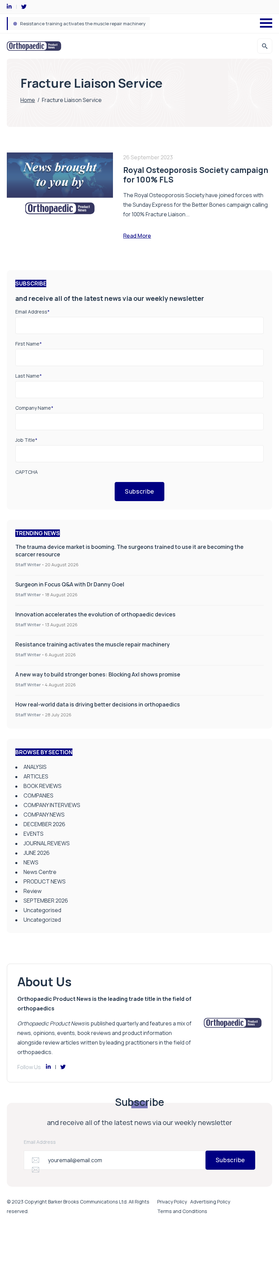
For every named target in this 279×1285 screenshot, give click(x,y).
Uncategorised (42, 910)
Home (27, 100)
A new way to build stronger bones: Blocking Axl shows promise (97, 674)
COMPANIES (38, 795)
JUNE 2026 (36, 853)
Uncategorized (42, 919)
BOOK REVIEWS (42, 786)
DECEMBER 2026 (44, 824)
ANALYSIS (35, 767)
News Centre (39, 872)
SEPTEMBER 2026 (45, 900)
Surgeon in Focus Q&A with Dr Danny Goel (69, 584)
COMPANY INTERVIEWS (51, 805)
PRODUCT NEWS (44, 881)
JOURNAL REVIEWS (46, 843)
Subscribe (139, 491)
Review (32, 891)
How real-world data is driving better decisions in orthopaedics (97, 704)
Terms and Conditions (182, 1211)
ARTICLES (35, 776)
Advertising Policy (210, 1201)
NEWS (30, 862)
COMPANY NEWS (44, 814)
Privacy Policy (172, 1201)
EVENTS (33, 833)
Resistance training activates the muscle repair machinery (83, 23)
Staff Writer (28, 564)
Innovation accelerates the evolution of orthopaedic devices (95, 614)
